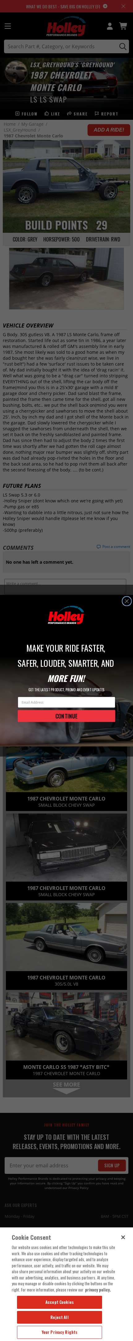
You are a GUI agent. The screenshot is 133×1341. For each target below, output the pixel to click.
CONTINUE (66, 716)
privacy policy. (98, 1290)
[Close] (123, 1237)
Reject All (59, 1317)
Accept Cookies (59, 1302)
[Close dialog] (126, 601)
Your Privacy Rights (59, 1332)
